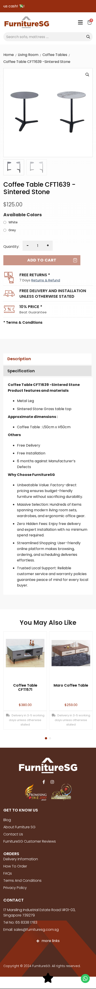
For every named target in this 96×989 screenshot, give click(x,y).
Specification (21, 371)
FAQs (7, 873)
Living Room (28, 54)
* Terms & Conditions (22, 322)
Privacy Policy (15, 887)
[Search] (88, 36)
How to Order (15, 866)
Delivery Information (20, 859)
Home (8, 54)
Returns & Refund (45, 280)
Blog (7, 819)
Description (19, 359)
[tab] (47, 358)
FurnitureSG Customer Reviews (29, 841)
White (13, 222)
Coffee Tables (54, 54)
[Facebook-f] (44, 782)
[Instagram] (52, 782)
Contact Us (13, 834)
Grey (12, 230)
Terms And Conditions (22, 880)
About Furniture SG (19, 827)
